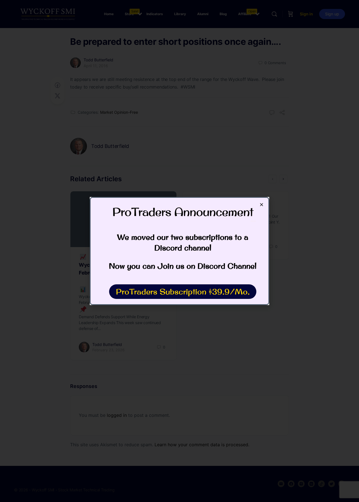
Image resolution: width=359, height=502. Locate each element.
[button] (261, 205)
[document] (179, 251)
